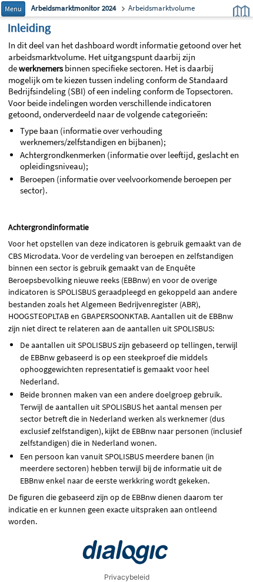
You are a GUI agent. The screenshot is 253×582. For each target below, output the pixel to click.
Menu (13, 8)
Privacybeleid (126, 577)
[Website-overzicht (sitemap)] (241, 12)
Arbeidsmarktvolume (161, 8)
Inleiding (29, 27)
